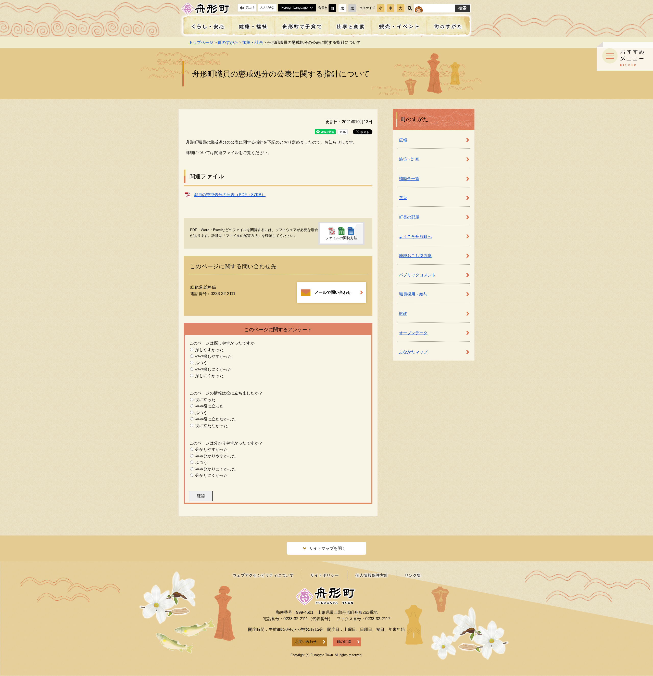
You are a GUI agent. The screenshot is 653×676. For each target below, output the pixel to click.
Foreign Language (294, 7)
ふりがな (267, 7)
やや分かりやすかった (215, 456)
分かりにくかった (211, 475)
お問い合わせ (306, 642)
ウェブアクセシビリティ (263, 575)
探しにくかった (209, 376)
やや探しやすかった (213, 356)
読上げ (250, 7)
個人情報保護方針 (371, 575)
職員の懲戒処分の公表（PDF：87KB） (230, 195)
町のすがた (228, 42)
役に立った (205, 400)
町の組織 (344, 642)
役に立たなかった (211, 426)
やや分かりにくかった (215, 469)
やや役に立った (209, 406)
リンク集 (413, 575)
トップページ (201, 42)
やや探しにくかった (213, 369)
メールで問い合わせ (333, 292)
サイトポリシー (324, 575)
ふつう (201, 363)
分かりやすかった (211, 449)
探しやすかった (209, 350)
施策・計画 (252, 42)
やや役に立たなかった (215, 419)
